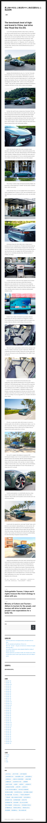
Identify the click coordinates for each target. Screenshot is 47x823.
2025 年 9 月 (8, 686)
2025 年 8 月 (8, 688)
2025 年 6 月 (8, 691)
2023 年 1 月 (8, 739)
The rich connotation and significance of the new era (16, 644)
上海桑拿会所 (8, 781)
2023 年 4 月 (8, 734)
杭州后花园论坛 (27, 797)
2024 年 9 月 (8, 707)
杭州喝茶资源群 (16, 800)
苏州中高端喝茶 (8, 805)
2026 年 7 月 (8, 682)
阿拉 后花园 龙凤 (22, 810)
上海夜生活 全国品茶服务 (18, 779)
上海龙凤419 (24, 787)
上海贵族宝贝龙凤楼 (9, 787)
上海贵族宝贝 (28, 784)
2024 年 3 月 (8, 717)
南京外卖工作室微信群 (23, 789)
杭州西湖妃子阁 (8, 802)
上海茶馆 (15, 784)
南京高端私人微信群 (28, 792)
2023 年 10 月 (9, 726)
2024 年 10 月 (9, 705)
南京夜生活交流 (14, 580)
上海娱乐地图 (28, 779)
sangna (7, 756)
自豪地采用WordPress (29, 819)
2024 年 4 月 (8, 715)
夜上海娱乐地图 (8, 794)
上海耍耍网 (25, 781)
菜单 (7, 14)
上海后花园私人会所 (19, 776)
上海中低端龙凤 (23, 774)
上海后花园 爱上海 (9, 776)
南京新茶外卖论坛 (18, 792)
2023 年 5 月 (8, 733)
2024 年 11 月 (9, 703)
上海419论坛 (8, 774)
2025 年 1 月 (8, 700)
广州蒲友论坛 (28, 580)
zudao (18, 579)
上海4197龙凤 (15, 774)
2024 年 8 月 (8, 708)
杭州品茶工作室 (8, 800)
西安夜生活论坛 (26, 807)
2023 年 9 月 (8, 727)
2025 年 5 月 (8, 693)
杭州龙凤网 (15, 802)
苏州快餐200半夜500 (26, 805)
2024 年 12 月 (9, 701)
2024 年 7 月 (8, 710)
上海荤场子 (21, 784)
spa (6, 758)
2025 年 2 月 (8, 698)
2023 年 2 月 (8, 738)
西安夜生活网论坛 (17, 807)
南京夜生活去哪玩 (9, 792)
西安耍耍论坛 (14, 810)
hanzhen (7, 754)
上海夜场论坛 (8, 779)
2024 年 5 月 (8, 713)
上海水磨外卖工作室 (30, 579)
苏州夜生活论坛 (16, 805)
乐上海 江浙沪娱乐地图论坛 (11, 789)
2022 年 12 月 (9, 741)
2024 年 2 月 (8, 719)
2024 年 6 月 (8, 712)
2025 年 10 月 (9, 684)
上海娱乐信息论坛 (23, 579)
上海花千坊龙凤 (7, 580)
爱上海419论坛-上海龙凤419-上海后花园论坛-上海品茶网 (23, 8)
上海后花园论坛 (28, 776)
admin (8, 579)
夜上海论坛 (15, 794)
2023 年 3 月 (8, 736)
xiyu (7, 760)
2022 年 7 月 (8, 743)
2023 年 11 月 (9, 724)
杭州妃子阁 (24, 800)
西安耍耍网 (7, 810)
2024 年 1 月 (8, 720)
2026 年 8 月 (8, 681)
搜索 (6, 624)
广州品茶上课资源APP (21, 580)
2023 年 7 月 (8, 731)
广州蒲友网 (7, 797)
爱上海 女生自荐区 (24, 802)
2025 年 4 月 (8, 694)
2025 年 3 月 (8, 696)
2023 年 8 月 (8, 729)
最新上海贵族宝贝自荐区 (17, 797)
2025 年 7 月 (8, 689)
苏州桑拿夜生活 (8, 807)
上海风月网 (17, 787)
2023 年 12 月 (9, 722)
